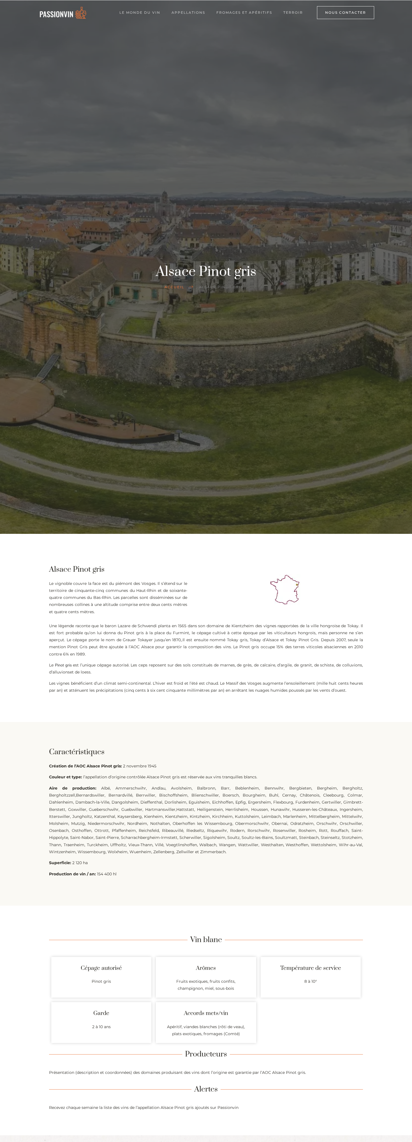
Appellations (188, 12)
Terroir (293, 12)
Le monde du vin (139, 12)
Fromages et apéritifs (244, 12)
